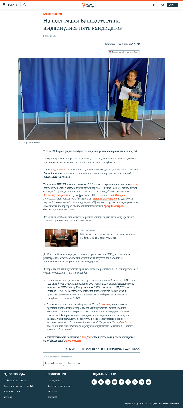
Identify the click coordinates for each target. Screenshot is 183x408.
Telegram (87, 337)
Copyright (52, 397)
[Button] (108, 44)
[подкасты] (162, 5)
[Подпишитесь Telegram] (121, 382)
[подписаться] (148, 382)
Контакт (7, 397)
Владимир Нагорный (55, 195)
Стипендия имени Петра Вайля (19, 386)
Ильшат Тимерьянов (105, 199)
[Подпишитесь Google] (94, 382)
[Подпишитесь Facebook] (101, 382)
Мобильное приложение (16, 381)
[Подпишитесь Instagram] (128, 382)
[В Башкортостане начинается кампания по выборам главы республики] (61, 238)
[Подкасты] (141, 382)
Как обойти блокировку (59, 386)
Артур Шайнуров (113, 206)
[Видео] (154, 5)
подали (134, 184)
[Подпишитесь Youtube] (114, 382)
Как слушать (53, 381)
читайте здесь (73, 341)
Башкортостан (52, 14)
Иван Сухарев (117, 195)
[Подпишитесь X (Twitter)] (108, 382)
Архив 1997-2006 (11, 392)
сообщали (127, 322)
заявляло (105, 304)
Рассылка (52, 392)
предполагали (58, 170)
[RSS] (135, 382)
